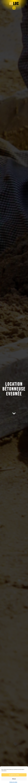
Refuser (14, 779)
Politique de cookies (13, 782)
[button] (14, 8)
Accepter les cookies (14, 775)
